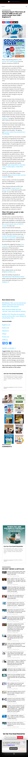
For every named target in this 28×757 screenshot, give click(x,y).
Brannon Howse (21, 353)
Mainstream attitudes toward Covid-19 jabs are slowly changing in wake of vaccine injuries (16, 693)
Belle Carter (11, 19)
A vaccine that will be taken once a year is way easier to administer (13, 236)
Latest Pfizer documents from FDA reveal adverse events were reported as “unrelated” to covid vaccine (16, 611)
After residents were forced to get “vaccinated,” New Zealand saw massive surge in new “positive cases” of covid (16, 685)
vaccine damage (11, 360)
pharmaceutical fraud (18, 358)
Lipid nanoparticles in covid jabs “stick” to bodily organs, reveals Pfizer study (13, 166)
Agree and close (13, 748)
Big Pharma (12, 353)
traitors (4, 360)
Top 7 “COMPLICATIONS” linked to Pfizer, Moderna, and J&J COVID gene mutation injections (16, 717)
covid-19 (18, 354)
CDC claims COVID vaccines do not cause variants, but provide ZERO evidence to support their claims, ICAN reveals (16, 654)
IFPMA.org (5, 340)
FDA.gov (4, 334)
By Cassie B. (15, 695)
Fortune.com (5, 337)
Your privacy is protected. (8, 387)
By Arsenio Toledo (16, 649)
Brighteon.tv (5, 354)
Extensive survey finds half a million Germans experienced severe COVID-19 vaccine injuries (16, 700)
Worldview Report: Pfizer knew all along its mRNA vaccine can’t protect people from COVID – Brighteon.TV (16, 604)
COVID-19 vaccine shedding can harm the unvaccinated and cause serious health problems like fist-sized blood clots (16, 676)
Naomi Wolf (16, 356)
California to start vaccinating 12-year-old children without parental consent (16, 669)
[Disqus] (14, 467)
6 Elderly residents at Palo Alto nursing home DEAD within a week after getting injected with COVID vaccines (15, 637)
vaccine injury (20, 360)
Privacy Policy (11, 745)
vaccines (11, 362)
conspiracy (12, 354)
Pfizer (9, 358)
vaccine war (5, 362)
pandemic (5, 358)
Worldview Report (19, 362)
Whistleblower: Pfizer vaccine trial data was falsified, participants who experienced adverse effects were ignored (14, 304)
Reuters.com (5, 328)
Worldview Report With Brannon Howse (13, 276)
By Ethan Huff (15, 584)
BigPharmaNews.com (9, 272)
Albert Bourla (14, 351)
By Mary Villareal (16, 621)
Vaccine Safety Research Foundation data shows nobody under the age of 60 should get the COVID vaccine (16, 618)
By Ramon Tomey (16, 576)
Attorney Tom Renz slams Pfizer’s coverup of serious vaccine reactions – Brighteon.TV (16, 724)
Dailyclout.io (5, 331)
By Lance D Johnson (16, 657)
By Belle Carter (15, 607)
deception (5, 356)
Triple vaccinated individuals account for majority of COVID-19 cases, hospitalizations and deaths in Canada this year (16, 645)
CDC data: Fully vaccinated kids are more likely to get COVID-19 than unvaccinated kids (15, 597)
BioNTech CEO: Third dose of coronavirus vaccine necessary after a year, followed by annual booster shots (14, 316)
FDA (9, 356)
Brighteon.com (6, 325)
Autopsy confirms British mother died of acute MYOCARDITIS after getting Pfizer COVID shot (16, 573)
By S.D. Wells (15, 719)
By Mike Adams (15, 632)
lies (12, 356)
